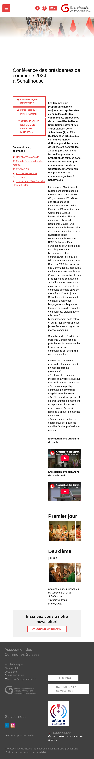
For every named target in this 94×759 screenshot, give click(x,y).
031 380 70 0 (15, 675)
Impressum (25, 752)
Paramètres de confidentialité (48, 748)
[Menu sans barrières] (44, 8)
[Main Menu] (6, 8)
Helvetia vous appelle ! (28, 157)
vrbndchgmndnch (22, 679)
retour (37, 8)
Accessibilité (39, 752)
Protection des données (18, 748)
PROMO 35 (22, 169)
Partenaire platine (61, 732)
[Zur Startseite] (76, 8)
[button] (6, 8)
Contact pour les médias (21, 735)
